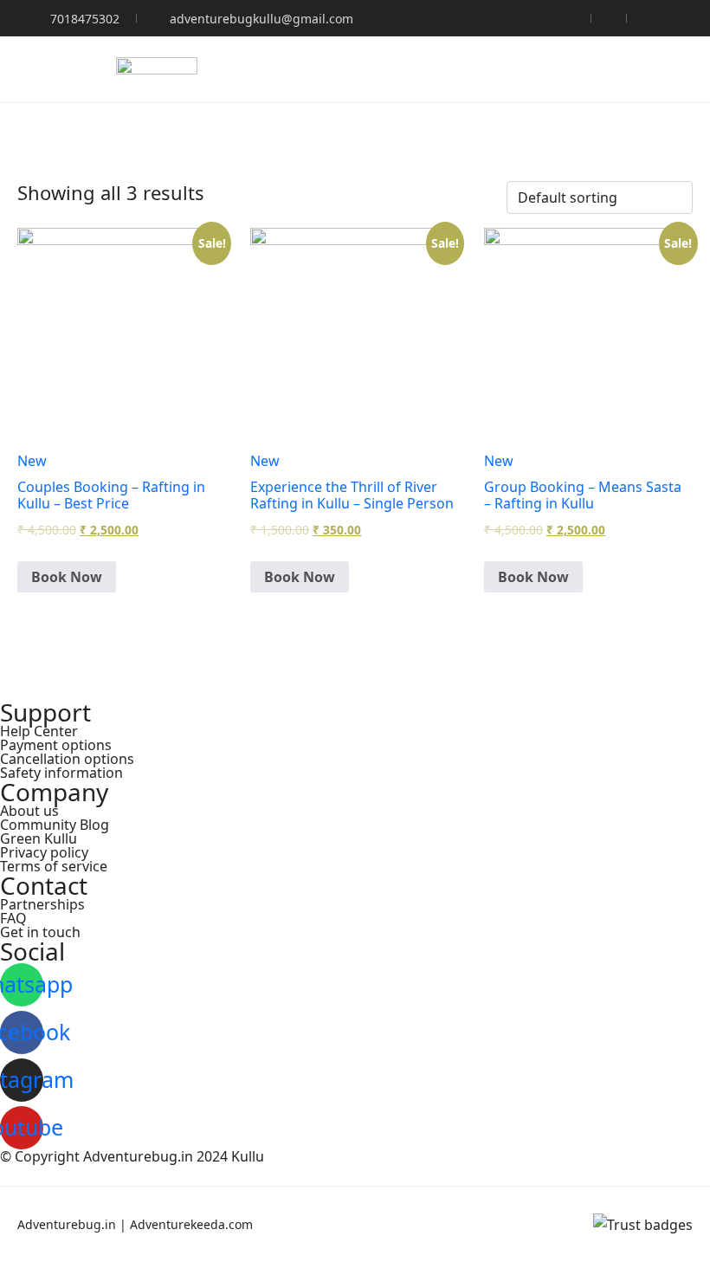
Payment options (56, 744)
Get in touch (40, 932)
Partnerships (42, 904)
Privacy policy (44, 852)
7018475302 (84, 18)
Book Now (66, 576)
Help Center (39, 731)
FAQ (13, 918)
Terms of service (53, 866)
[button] (634, 70)
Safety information (61, 772)
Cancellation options (67, 758)
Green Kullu (38, 838)
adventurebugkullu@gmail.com (261, 18)
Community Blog (54, 824)
